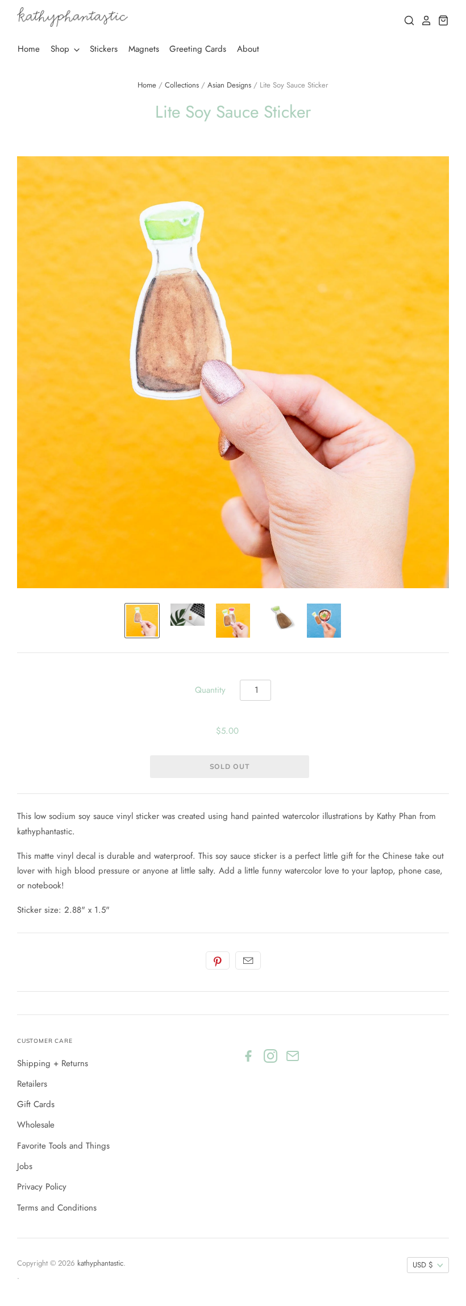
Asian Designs (229, 85)
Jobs (24, 1166)
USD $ (423, 1264)
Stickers (104, 49)
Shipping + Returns (52, 1063)
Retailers (32, 1084)
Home (29, 49)
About (248, 49)
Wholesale (36, 1124)
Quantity (210, 690)
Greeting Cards (197, 49)
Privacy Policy (41, 1186)
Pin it (218, 960)
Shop (61, 49)
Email (248, 960)
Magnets (143, 49)
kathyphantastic (100, 1263)
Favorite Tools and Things (63, 1145)
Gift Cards (36, 1104)
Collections (182, 85)
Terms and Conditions (57, 1207)
